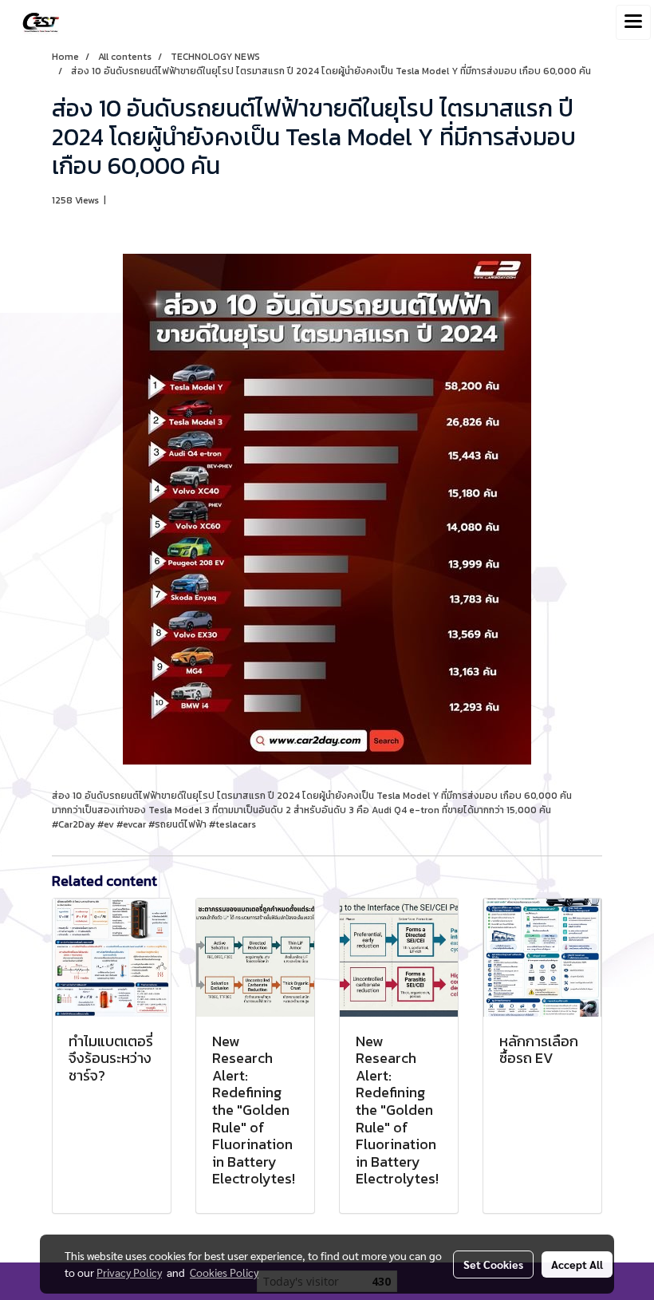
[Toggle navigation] (633, 22)
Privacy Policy (129, 1272)
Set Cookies (493, 1264)
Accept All (577, 1264)
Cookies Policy (224, 1272)
